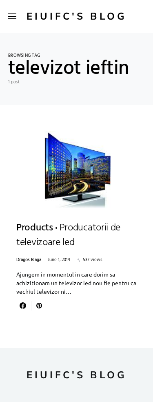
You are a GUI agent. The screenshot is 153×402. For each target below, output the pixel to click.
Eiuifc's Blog (77, 16)
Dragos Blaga (28, 260)
